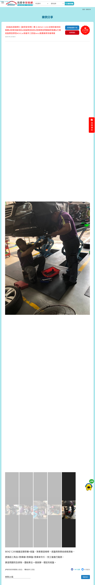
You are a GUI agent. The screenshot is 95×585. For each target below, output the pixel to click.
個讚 (77, 569)
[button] (88, 296)
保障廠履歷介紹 (72, 28)
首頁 (83, 9)
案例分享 (88, 9)
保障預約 (72, 32)
